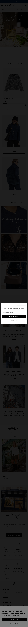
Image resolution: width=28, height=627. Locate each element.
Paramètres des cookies (14, 320)
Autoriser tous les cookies (14, 316)
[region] (14, 313)
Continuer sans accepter (21, 305)
